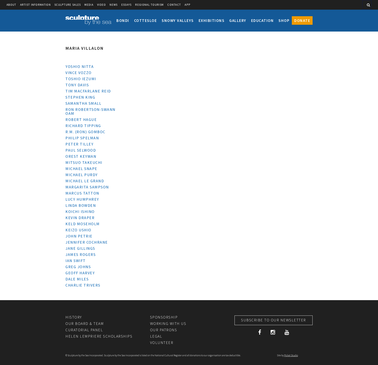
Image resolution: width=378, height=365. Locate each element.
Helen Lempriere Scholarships (98, 336)
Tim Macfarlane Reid (88, 91)
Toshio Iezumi (80, 78)
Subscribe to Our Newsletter (273, 319)
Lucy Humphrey (82, 199)
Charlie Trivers (82, 285)
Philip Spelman (82, 137)
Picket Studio (291, 355)
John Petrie (79, 236)
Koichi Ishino (80, 211)
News (113, 5)
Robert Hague (81, 119)
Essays (126, 5)
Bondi (122, 20)
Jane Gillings (80, 248)
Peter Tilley (79, 144)
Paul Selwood (80, 150)
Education (262, 20)
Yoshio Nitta (79, 66)
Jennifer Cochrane (86, 242)
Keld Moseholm (82, 223)
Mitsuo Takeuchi (83, 162)
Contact (174, 5)
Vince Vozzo (78, 72)
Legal (156, 336)
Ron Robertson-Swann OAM (90, 111)
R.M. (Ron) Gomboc (85, 131)
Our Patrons (163, 329)
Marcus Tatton (82, 193)
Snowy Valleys (178, 20)
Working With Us (168, 323)
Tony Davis (77, 84)
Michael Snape (81, 168)
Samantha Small (83, 103)
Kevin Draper (79, 217)
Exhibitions (212, 20)
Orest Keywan (80, 156)
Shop (283, 20)
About (11, 5)
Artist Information (35, 5)
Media (88, 5)
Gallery (237, 20)
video (101, 5)
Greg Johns (78, 266)
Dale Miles (77, 279)
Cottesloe (145, 20)
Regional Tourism (149, 5)
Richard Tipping (83, 125)
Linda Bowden (80, 205)
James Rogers (80, 254)
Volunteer (161, 342)
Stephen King (80, 97)
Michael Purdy (81, 174)
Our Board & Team (84, 323)
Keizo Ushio (78, 229)
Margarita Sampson (87, 187)
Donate (302, 20)
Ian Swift (75, 260)
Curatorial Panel (84, 329)
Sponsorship (164, 317)
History (73, 317)
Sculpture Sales (67, 5)
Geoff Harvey (80, 272)
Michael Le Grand (84, 180)
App (188, 5)
